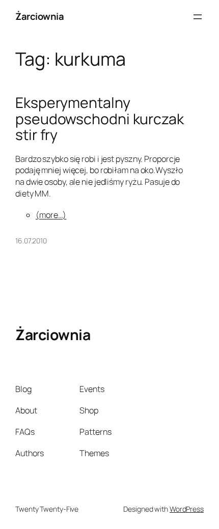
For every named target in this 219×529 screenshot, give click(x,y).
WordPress (187, 509)
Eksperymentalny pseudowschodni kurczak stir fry (99, 119)
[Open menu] (197, 17)
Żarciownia (39, 16)
